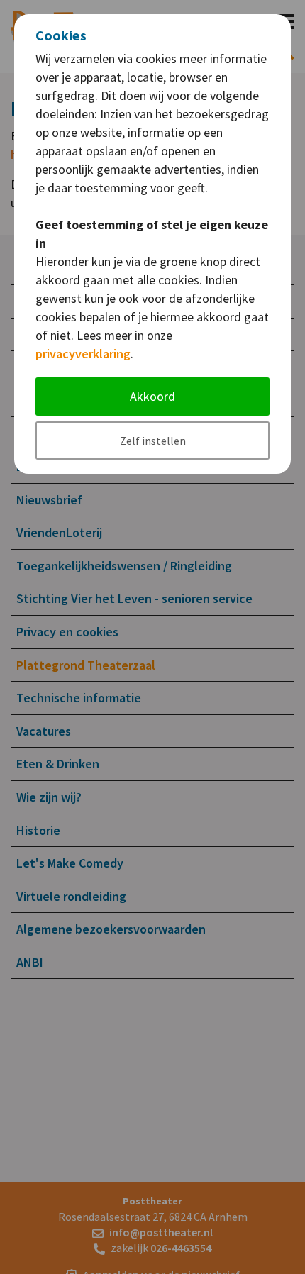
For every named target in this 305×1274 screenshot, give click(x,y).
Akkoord (152, 396)
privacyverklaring (83, 353)
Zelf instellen (153, 440)
